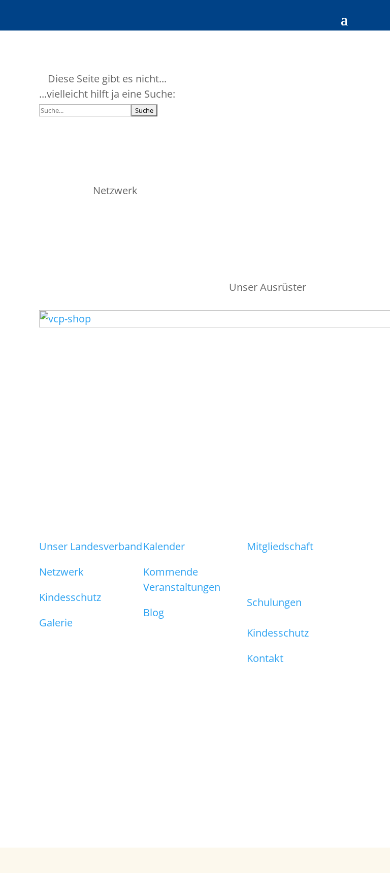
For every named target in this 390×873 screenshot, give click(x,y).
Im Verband (274, 584)
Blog (153, 612)
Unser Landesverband (90, 546)
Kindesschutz (70, 597)
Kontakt (265, 658)
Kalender (164, 546)
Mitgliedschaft (280, 546)
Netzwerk (61, 572)
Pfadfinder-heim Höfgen (285, 564)
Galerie (56, 622)
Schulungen (274, 602)
